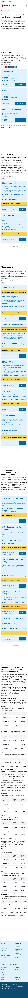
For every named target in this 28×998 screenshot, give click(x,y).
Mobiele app (4, 948)
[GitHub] (17, 988)
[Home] (2, 10)
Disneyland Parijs (19, 974)
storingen (3, 1)
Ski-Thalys (17, 979)
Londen (3, 974)
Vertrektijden (4, 950)
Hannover (17, 972)
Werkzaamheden (5, 955)
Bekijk (21, 209)
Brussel (3, 977)
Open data (7, 986)
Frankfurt (17, 967)
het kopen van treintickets (16, 915)
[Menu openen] (26, 5)
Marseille (17, 977)
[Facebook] (6, 988)
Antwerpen (4, 967)
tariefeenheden (12, 766)
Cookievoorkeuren (20, 986)
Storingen (3, 953)
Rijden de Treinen (13, 984)
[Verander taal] (23, 5)
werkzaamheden (9, 1)
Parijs (2, 972)
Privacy (13, 986)
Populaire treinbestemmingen (9, 964)
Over (3, 986)
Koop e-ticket (19, 84)
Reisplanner (18, 946)
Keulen (2, 979)
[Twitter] (3, 988)
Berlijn (2, 970)
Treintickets (7, 10)
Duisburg (17, 970)
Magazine (17, 959)
